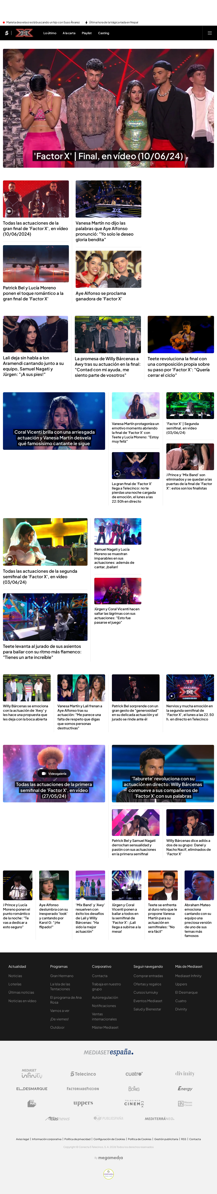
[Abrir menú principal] (210, 33)
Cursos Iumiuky (146, 992)
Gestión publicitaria (166, 1139)
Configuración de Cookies (109, 1139)
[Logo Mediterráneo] (159, 1118)
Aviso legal (22, 1139)
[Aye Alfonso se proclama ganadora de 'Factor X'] (109, 269)
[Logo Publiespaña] (108, 1118)
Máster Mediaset (105, 1027)
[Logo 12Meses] (185, 1104)
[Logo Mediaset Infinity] (32, 1074)
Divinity (181, 1009)
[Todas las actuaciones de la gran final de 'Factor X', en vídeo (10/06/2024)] (36, 199)
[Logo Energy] (185, 1088)
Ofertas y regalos (147, 984)
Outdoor (57, 1027)
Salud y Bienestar (147, 1009)
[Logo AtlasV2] (57, 1119)
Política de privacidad (77, 1139)
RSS (183, 1139)
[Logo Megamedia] (111, 1158)
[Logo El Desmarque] (32, 1088)
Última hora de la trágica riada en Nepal (113, 22)
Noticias (15, 975)
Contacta (99, 975)
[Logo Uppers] (83, 1103)
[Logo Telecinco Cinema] (134, 1104)
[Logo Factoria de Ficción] (83, 1088)
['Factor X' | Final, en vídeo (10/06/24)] (108, 108)
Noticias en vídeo (22, 1001)
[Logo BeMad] (32, 1103)
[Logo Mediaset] (108, 1054)
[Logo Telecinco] (83, 1074)
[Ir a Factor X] (24, 33)
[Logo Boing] (134, 1088)
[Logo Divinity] (185, 1074)
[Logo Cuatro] (134, 1074)
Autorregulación (105, 997)
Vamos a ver (59, 1010)
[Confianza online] (108, 1178)
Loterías (14, 984)
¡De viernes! (59, 1019)
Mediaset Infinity (188, 975)
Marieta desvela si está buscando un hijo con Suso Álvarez (43, 22)
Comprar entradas (148, 975)
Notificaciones (104, 1005)
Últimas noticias (21, 992)
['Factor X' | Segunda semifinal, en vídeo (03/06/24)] (190, 405)
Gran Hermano (62, 975)
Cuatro (180, 1001)
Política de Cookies (139, 1139)
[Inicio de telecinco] (6, 33)
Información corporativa (46, 1139)
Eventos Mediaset (148, 1001)
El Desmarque (186, 992)
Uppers (181, 984)
